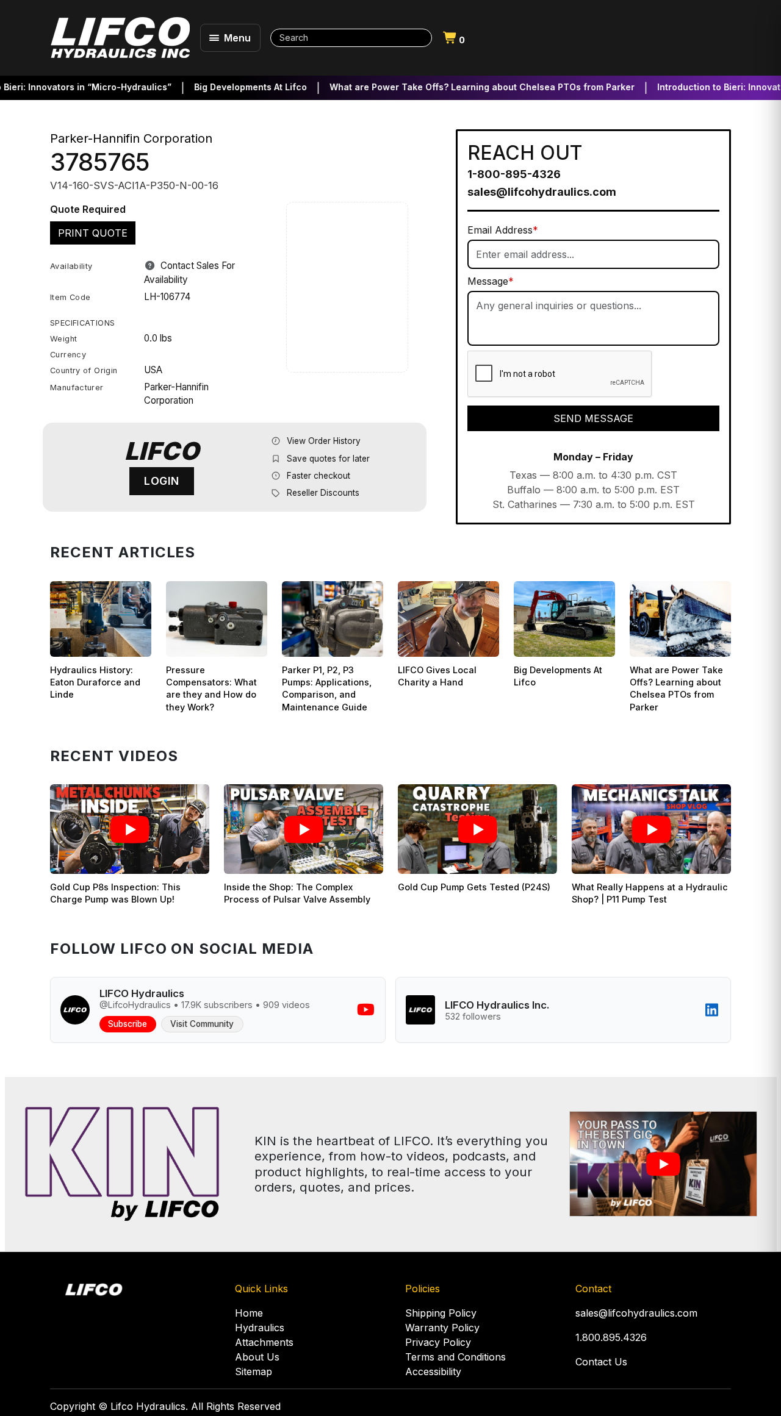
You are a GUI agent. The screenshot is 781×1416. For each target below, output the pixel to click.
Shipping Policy (441, 1313)
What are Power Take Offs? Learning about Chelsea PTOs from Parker (459, 87)
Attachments (264, 1342)
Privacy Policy (438, 1342)
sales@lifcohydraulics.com (541, 191)
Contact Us (601, 1362)
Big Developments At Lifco (227, 87)
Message (490, 281)
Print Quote (93, 233)
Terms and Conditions (455, 1357)
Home (249, 1313)
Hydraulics (259, 1327)
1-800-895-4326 (514, 174)
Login (161, 480)
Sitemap (253, 1371)
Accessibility (433, 1371)
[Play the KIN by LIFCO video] (663, 1164)
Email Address (502, 230)
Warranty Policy (442, 1327)
